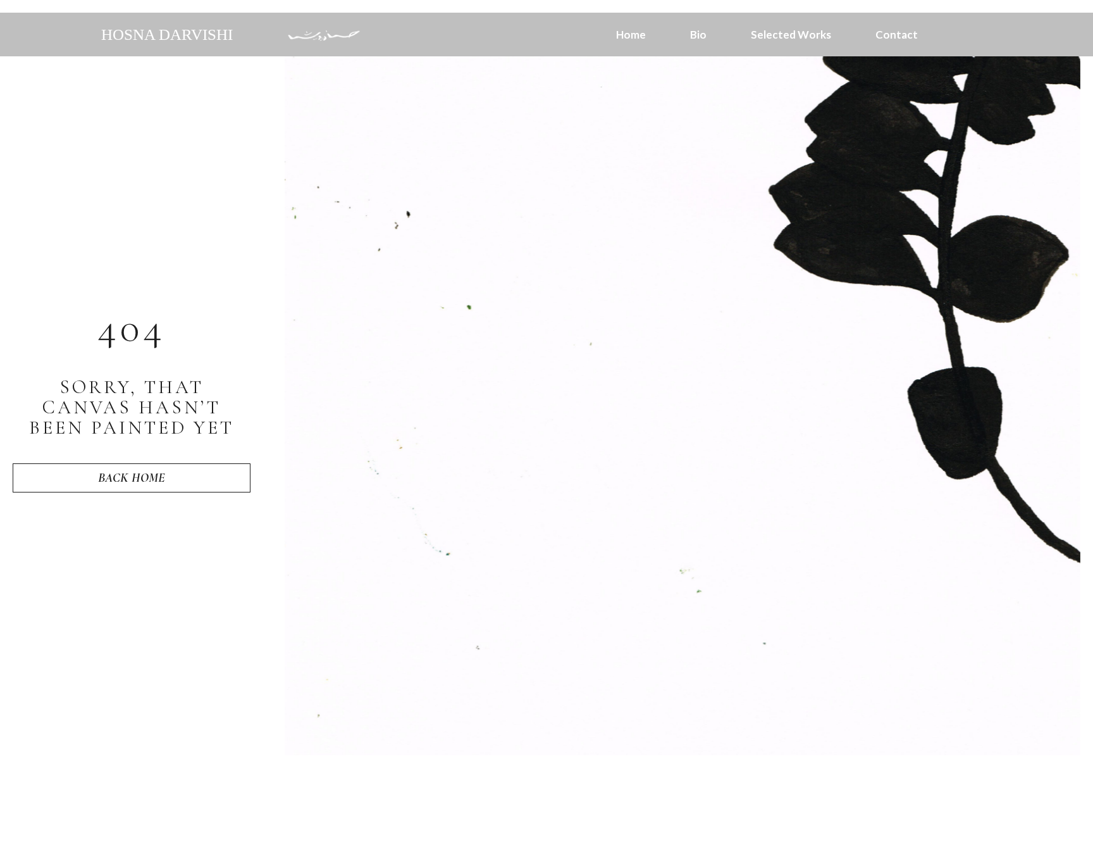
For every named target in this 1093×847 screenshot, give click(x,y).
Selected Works (791, 34)
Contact (896, 34)
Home (631, 34)
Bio (698, 34)
